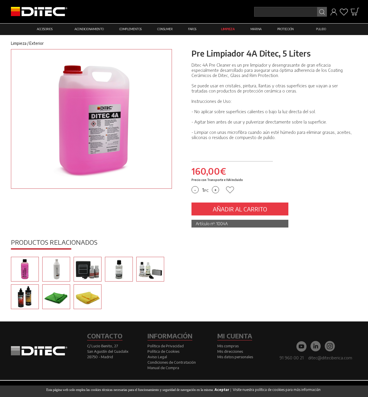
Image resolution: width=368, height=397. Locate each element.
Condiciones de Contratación (171, 362)
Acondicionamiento (89, 29)
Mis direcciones (230, 351)
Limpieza (228, 29)
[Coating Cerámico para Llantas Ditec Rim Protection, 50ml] (119, 269)
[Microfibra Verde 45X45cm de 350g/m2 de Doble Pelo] (56, 296)
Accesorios (44, 29)
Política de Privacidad (165, 346)
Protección (285, 29)
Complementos (130, 29)
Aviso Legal (157, 356)
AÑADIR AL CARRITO (240, 209)
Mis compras (228, 346)
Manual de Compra (163, 367)
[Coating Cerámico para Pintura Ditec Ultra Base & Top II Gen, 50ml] (150, 269)
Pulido (321, 29)
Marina (256, 29)
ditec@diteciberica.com (330, 357)
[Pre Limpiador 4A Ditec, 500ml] (25, 269)
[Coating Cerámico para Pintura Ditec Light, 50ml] (87, 269)
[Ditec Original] (25, 296)
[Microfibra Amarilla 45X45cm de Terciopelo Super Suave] (87, 296)
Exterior (36, 43)
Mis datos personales (235, 356)
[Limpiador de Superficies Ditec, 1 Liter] (56, 269)
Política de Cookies (163, 351)
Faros (192, 29)
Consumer (164, 29)
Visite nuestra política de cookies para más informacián (277, 390)
